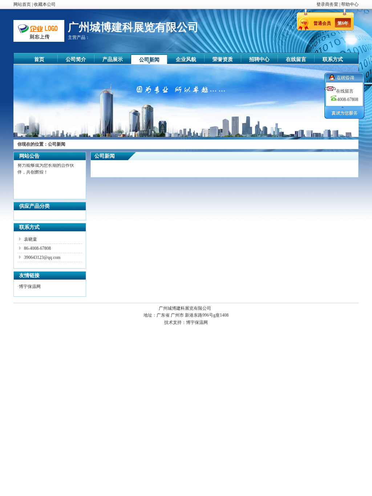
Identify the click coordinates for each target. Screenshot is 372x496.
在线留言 (296, 59)
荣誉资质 (223, 59)
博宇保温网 (30, 286)
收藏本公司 (45, 4)
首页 (39, 59)
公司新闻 (149, 59)
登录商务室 (327, 4)
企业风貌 (186, 59)
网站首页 (22, 4)
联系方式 (333, 59)
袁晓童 (30, 239)
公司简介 (76, 59)
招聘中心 (259, 59)
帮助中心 (350, 4)
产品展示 (112, 59)
